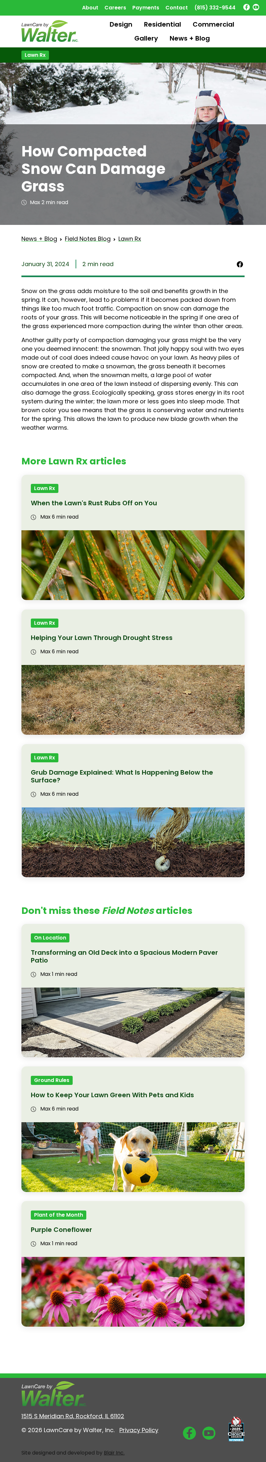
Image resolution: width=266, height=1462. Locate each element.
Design (121, 24)
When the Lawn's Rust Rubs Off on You (94, 503)
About (90, 7)
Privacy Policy (138, 1430)
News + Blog (190, 38)
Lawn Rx (35, 55)
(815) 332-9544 (215, 7)
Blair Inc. (114, 1452)
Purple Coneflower (61, 1229)
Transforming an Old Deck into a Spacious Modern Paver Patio (124, 956)
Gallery (146, 38)
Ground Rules (51, 1080)
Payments (145, 7)
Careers (115, 7)
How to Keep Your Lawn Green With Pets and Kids (112, 1095)
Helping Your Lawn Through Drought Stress (102, 637)
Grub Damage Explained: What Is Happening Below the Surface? (122, 776)
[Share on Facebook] (240, 264)
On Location (50, 937)
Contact (176, 7)
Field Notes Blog (88, 239)
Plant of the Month (58, 1215)
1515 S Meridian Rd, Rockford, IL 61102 (72, 1416)
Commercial (213, 24)
